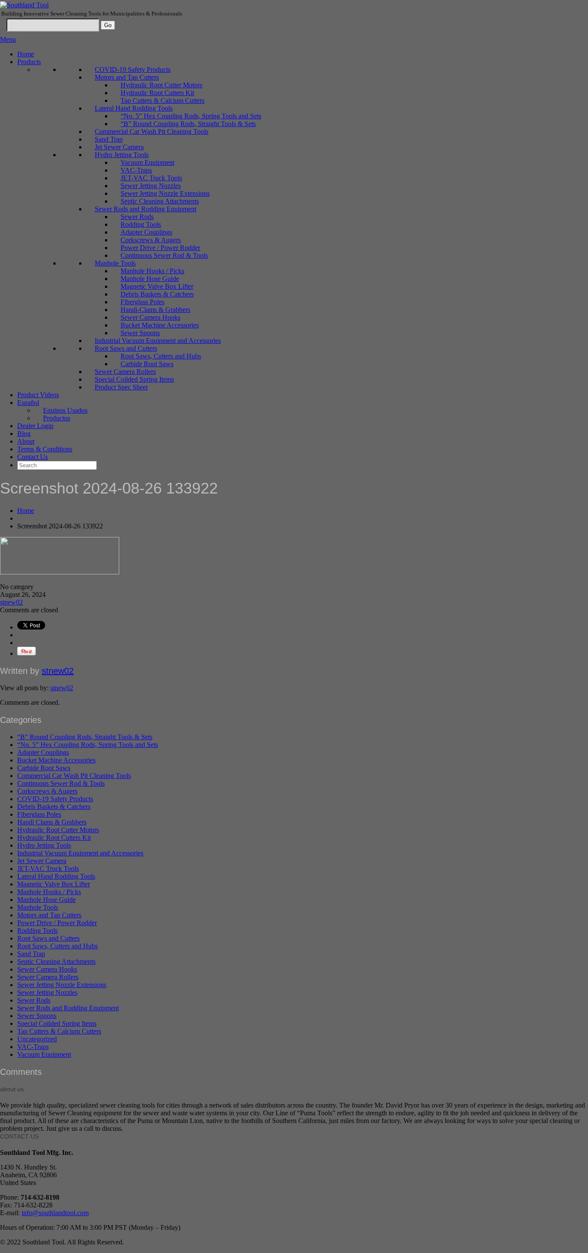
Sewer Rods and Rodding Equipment (145, 209)
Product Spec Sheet (121, 387)
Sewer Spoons (140, 332)
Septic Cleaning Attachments (160, 201)
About (25, 441)
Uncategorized (37, 1039)
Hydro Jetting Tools (122, 154)
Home (25, 54)
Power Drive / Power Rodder (160, 247)
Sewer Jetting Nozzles (151, 185)
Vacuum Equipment (147, 162)
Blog (24, 433)
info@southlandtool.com (55, 1212)
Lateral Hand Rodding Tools (134, 108)
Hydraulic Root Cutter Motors (161, 85)
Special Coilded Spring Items (134, 379)
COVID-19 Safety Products (132, 69)
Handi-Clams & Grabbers (155, 309)
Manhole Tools (115, 263)
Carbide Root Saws (147, 363)
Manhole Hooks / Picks (152, 271)
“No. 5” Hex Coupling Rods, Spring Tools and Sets (191, 116)
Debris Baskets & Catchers (157, 294)
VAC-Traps (136, 170)
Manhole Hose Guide (150, 278)
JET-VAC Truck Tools (151, 178)
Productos (56, 418)
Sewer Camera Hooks (150, 317)
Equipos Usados (65, 410)
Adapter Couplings (146, 232)
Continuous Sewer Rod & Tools (164, 255)
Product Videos (38, 394)
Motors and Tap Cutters (127, 77)
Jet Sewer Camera (119, 147)
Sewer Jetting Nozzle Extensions (165, 193)
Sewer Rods (137, 216)
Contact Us (32, 456)
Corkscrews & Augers (151, 240)
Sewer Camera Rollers (125, 371)
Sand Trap (109, 139)
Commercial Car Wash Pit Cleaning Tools (151, 131)
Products (29, 61)
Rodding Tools (141, 224)
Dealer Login (35, 425)
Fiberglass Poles (142, 302)
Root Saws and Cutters (126, 348)
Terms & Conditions (44, 449)
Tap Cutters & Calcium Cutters (162, 100)
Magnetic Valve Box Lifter (157, 286)
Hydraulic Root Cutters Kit (157, 92)
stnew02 (11, 602)
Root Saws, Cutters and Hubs (161, 356)
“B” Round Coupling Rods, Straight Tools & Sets (188, 123)
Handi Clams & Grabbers (52, 822)
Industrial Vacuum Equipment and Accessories (158, 340)
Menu (8, 39)
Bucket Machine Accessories (160, 325)
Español (28, 402)
